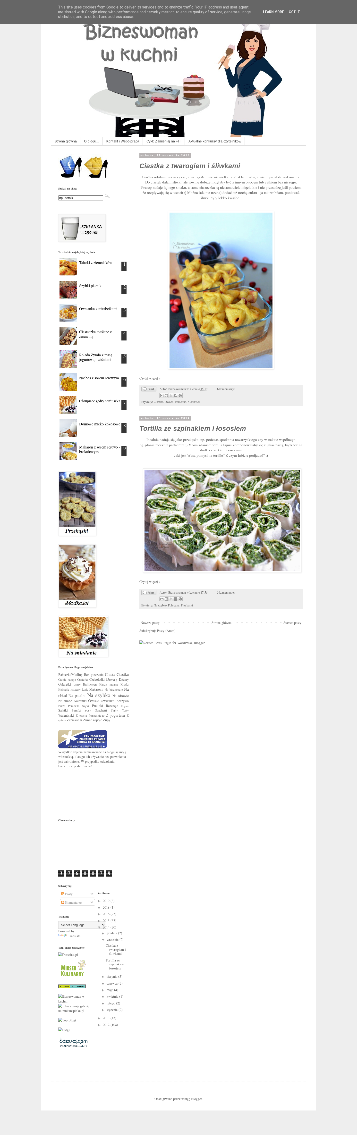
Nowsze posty (150, 622)
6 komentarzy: (226, 389)
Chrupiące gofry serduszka (99, 400)
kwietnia (113, 996)
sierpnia (112, 976)
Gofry (77, 684)
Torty (125, 710)
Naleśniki (80, 700)
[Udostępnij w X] (171, 395)
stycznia (113, 1009)
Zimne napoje (92, 720)
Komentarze (73, 902)
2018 (106, 907)
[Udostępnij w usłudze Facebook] (175, 395)
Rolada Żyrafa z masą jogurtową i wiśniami (95, 357)
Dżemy (124, 679)
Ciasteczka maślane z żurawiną (95, 334)
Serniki (76, 710)
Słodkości (194, 402)
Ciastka (158, 402)
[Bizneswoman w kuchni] (74, 1001)
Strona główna (66, 141)
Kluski (124, 684)
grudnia (112, 933)
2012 (106, 1024)
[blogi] (64, 1029)
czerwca (113, 983)
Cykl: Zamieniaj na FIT (163, 141)
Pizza (61, 706)
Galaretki (64, 684)
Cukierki (82, 680)
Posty (68, 894)
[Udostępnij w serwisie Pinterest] (180, 395)
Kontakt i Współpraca (122, 141)
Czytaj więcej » (150, 378)
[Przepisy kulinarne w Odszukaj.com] (73, 1046)
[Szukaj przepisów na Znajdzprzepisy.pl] (67, 1020)
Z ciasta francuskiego (90, 715)
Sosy (88, 710)
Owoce (169, 402)
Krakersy (75, 689)
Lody (85, 690)
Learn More (273, 12)
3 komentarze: (226, 592)
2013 (106, 1018)
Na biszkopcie (114, 690)
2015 (106, 920)
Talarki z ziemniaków (95, 262)
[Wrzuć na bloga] (166, 395)
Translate (74, 936)
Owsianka (107, 700)
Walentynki (66, 715)
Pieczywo (122, 700)
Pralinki (97, 705)
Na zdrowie (120, 695)
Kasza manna (108, 684)
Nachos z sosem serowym (99, 377)
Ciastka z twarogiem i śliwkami (189, 166)
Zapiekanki (74, 720)
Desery (112, 679)
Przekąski (187, 605)
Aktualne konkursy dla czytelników (214, 141)
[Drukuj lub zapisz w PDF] (148, 390)
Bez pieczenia (93, 674)
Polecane (180, 402)
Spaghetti (101, 710)
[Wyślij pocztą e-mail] (161, 395)
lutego (111, 1003)
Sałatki (63, 710)
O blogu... (91, 141)
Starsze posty (292, 622)
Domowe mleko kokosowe (99, 423)
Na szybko (160, 605)
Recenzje (112, 705)
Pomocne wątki (78, 706)
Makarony (96, 689)
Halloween (90, 684)
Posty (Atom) (166, 630)
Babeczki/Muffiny (70, 674)
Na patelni (76, 695)
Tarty (114, 710)
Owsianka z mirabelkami (98, 308)
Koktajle (63, 690)
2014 (106, 927)
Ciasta (110, 674)
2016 (106, 913)
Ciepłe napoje (67, 680)
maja (110, 989)
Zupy (106, 720)
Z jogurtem (115, 715)
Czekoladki (97, 679)
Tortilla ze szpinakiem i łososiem (192, 428)
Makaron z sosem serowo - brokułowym (99, 449)
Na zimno (65, 700)
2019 (106, 900)
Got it (294, 12)
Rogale (125, 706)
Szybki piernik (90, 285)
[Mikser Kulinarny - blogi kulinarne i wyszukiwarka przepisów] (72, 977)
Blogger (196, 1098)
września (113, 939)
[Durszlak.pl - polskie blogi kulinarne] (68, 954)
